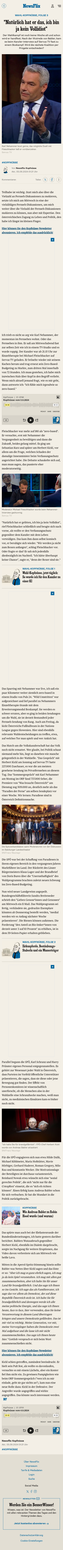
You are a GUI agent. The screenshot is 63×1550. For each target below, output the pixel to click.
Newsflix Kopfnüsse (13, 1440)
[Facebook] (52, 179)
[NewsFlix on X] (27, 1491)
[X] (45, 179)
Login (31, 1474)
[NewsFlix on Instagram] (35, 1491)
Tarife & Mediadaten (31, 1470)
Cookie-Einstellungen (31, 1540)
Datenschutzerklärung (31, 1535)
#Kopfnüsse (10, 162)
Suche (31, 1479)
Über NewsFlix (31, 1461)
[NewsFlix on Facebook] (31, 1491)
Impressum (31, 1466)
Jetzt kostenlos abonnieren (30, 1523)
